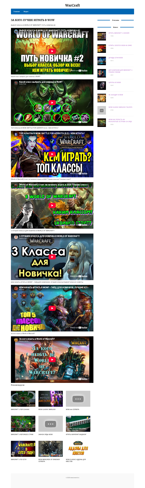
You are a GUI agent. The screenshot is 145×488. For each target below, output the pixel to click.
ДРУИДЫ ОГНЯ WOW (116, 58)
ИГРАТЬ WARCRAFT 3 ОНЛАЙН (119, 33)
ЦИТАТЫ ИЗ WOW (115, 82)
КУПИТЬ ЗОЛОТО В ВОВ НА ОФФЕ (120, 45)
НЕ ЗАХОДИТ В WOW (116, 95)
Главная (17, 11)
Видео (26, 11)
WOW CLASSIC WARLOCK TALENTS (120, 107)
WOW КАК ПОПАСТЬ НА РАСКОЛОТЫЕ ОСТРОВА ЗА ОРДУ (120, 120)
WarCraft (72, 5)
